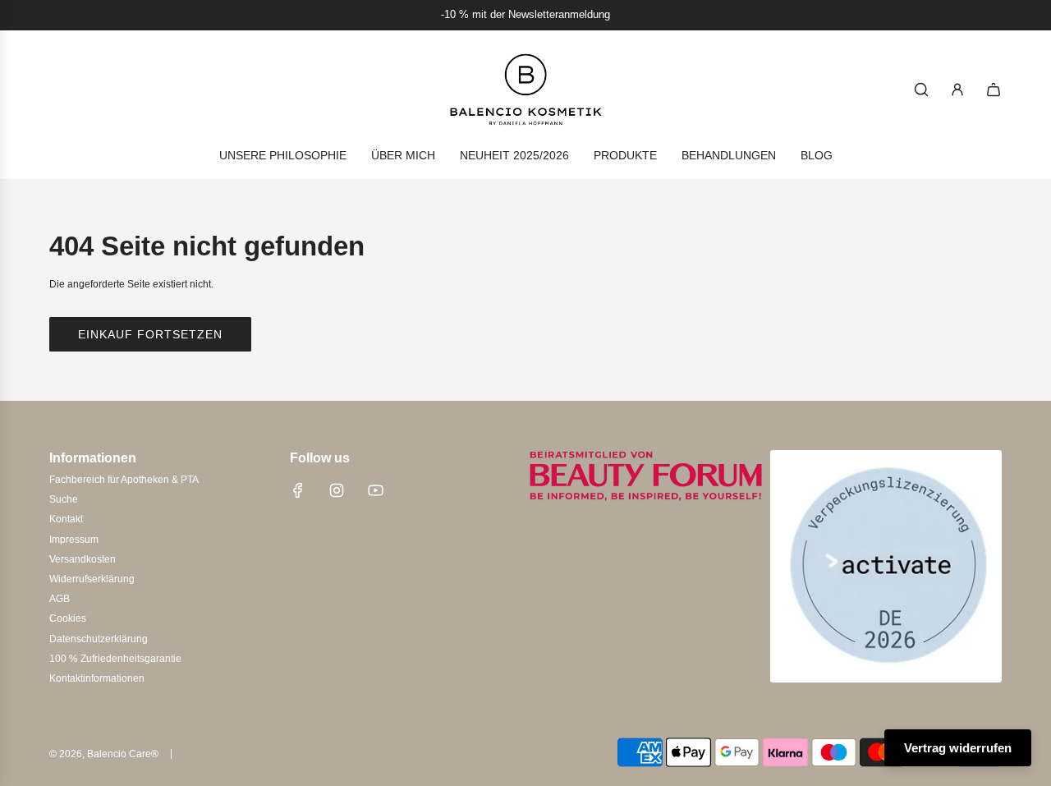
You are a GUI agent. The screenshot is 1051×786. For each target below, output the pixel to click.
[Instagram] (337, 490)
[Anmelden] (957, 89)
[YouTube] (375, 490)
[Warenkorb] (993, 89)
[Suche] (921, 89)
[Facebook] (298, 490)
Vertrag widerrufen (958, 748)
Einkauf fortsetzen (150, 334)
